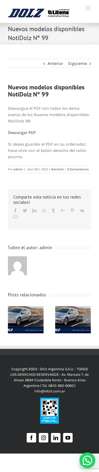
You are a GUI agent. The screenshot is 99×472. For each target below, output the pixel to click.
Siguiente (77, 63)
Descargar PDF (22, 132)
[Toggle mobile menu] (88, 8)
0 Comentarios (78, 169)
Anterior (55, 63)
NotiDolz (57, 169)
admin (18, 169)
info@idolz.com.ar (49, 391)
